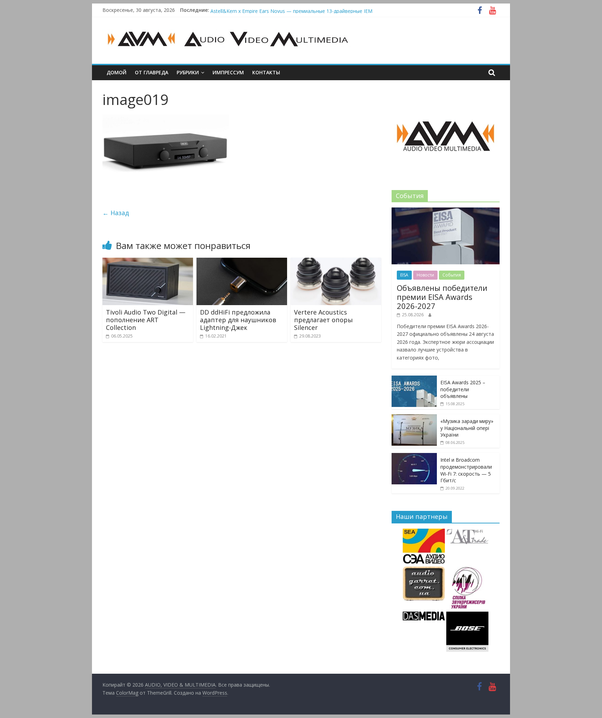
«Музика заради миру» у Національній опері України (466, 428)
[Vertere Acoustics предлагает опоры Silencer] (336, 262)
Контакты (266, 72)
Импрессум (228, 72)
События (451, 275)
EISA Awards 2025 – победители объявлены (462, 389)
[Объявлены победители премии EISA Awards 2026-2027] (446, 211)
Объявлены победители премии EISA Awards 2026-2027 (276, 9)
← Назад (115, 213)
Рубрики (188, 72)
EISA (404, 275)
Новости (425, 275)
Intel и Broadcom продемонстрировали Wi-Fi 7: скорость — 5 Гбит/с (466, 470)
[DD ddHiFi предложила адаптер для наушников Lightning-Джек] (241, 262)
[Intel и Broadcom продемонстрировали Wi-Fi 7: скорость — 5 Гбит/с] (414, 456)
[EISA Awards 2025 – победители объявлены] (414, 379)
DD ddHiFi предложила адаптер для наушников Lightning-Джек (238, 319)
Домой (116, 72)
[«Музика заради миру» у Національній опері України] (414, 418)
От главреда (151, 72)
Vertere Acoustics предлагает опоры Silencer (323, 319)
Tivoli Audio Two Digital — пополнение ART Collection (145, 319)
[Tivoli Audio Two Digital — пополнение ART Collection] (147, 262)
